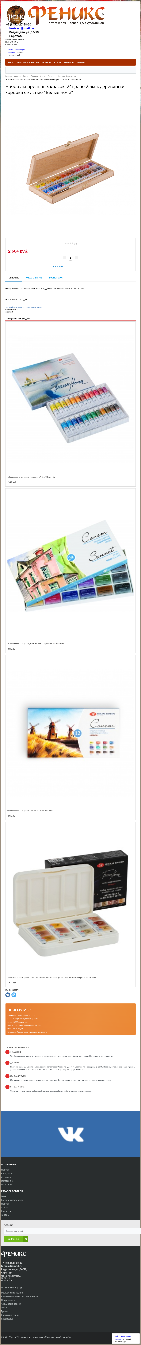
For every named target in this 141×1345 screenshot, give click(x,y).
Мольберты (7, 1184)
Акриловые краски (11, 1303)
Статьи (4, 1207)
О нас (4, 1196)
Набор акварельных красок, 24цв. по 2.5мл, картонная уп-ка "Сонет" (35, 643)
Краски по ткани (10, 1314)
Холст (4, 1307)
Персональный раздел (12, 1287)
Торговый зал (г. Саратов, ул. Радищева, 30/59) (23, 307)
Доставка (6, 1177)
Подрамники (8, 1300)
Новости (5, 1169)
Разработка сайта (63, 1336)
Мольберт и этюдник (12, 1292)
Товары (5, 1214)
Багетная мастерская (12, 1199)
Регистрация (20, 49)
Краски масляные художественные (19, 1296)
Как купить (7, 1173)
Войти (10, 49)
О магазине (7, 1180)
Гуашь (4, 1311)
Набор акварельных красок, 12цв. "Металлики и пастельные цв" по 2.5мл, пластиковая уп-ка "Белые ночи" (51, 977)
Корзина (11, 52)
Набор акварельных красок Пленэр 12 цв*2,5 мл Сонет (29, 810)
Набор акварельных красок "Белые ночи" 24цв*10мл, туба (31, 477)
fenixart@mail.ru (21, 28)
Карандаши (7, 1318)
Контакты (6, 1211)
